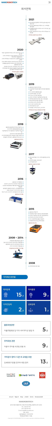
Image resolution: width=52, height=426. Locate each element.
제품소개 (17, 396)
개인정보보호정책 (39, 396)
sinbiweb (42, 418)
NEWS (31, 396)
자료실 (21, 396)
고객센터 (26, 396)
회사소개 (11, 396)
